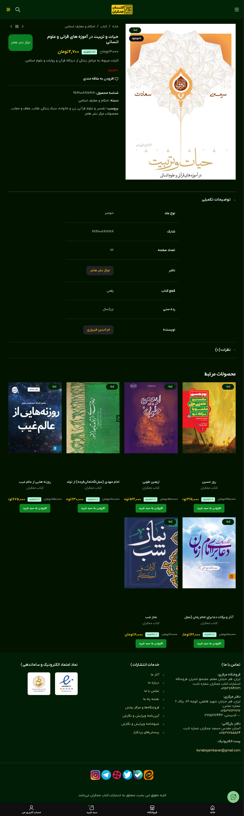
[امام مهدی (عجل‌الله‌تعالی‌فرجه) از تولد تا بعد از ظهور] (93, 430)
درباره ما (153, 682)
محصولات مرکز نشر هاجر (101, 113)
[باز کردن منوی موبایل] (237, 9)
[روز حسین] (209, 430)
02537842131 (230, 688)
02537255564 (229, 733)
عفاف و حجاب (21, 108)
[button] (209, 508)
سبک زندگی (49, 108)
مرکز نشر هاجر (20, 42)
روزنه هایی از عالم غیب (35, 482)
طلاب (36, 108)
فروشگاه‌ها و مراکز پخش (142, 707)
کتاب (103, 26)
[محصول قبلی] (22, 27)
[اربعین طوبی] (151, 430)
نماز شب (151, 617)
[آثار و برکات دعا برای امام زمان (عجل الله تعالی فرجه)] (209, 565)
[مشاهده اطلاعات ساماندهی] (39, 683)
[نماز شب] (151, 565)
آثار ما (155, 674)
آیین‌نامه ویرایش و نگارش (140, 716)
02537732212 (230, 711)
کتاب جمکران (209, 488)
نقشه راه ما (151, 699)
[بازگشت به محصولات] (17, 27)
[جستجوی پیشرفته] (8, 9)
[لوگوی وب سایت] (122, 9)
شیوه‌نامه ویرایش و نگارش (140, 724)
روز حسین (209, 482)
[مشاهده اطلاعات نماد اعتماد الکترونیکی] (66, 683)
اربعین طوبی (150, 482)
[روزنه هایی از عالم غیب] (35, 430)
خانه (115, 26)
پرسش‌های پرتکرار (146, 732)
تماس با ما (151, 691)
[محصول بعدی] (11, 27)
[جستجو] (18, 9)
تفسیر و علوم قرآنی (92, 108)
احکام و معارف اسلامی (80, 26)
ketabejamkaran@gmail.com (218, 750)
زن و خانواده (67, 108)
